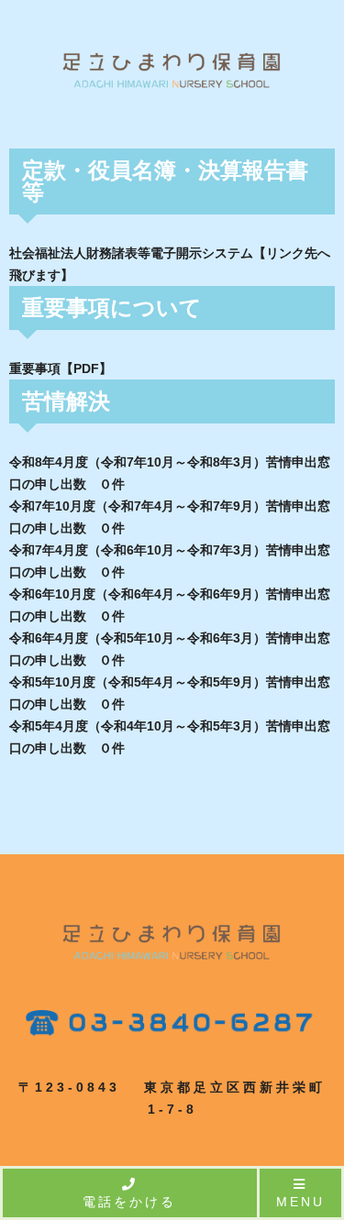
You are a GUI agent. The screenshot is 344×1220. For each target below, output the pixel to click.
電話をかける (129, 1201)
